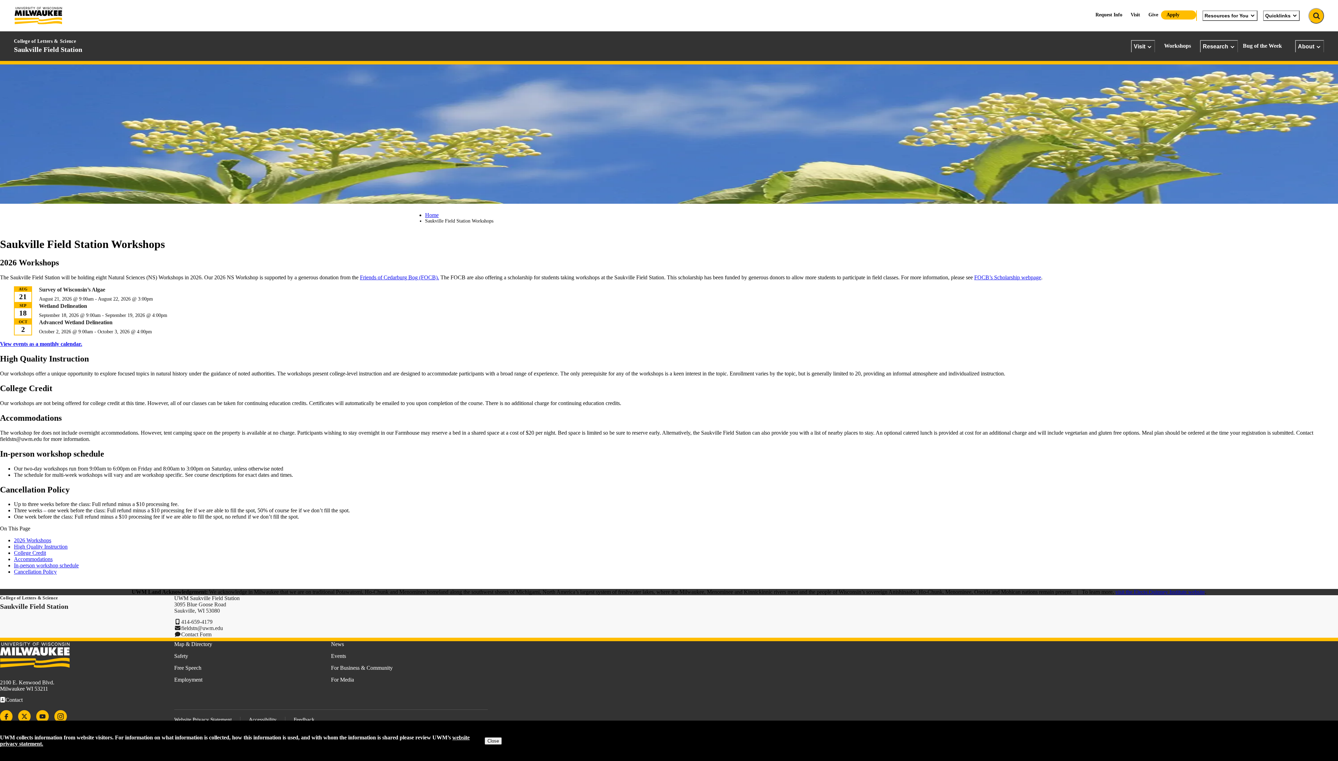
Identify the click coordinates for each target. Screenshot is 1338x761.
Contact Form (196, 634)
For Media (342, 680)
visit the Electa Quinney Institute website (1160, 592)
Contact (14, 700)
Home (432, 215)
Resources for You (1226, 15)
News (337, 644)
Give (1153, 14)
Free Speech (187, 668)
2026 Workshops (32, 540)
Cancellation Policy (35, 572)
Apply (1173, 14)
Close (493, 741)
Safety (181, 656)
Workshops (1177, 45)
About (1306, 46)
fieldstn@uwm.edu (202, 628)
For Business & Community (362, 668)
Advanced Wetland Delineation (76, 322)
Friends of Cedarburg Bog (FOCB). (399, 277)
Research (1215, 46)
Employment (188, 680)
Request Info (1108, 14)
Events (338, 656)
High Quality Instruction (41, 547)
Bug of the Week (1262, 45)
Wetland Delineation (63, 306)
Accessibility (263, 719)
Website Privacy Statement (203, 719)
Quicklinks (1278, 15)
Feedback (304, 719)
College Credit (30, 553)
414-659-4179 (197, 622)
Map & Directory (193, 644)
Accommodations (33, 559)
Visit (1139, 46)
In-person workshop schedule (46, 565)
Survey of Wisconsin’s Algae (72, 290)
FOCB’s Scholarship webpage (1007, 277)
